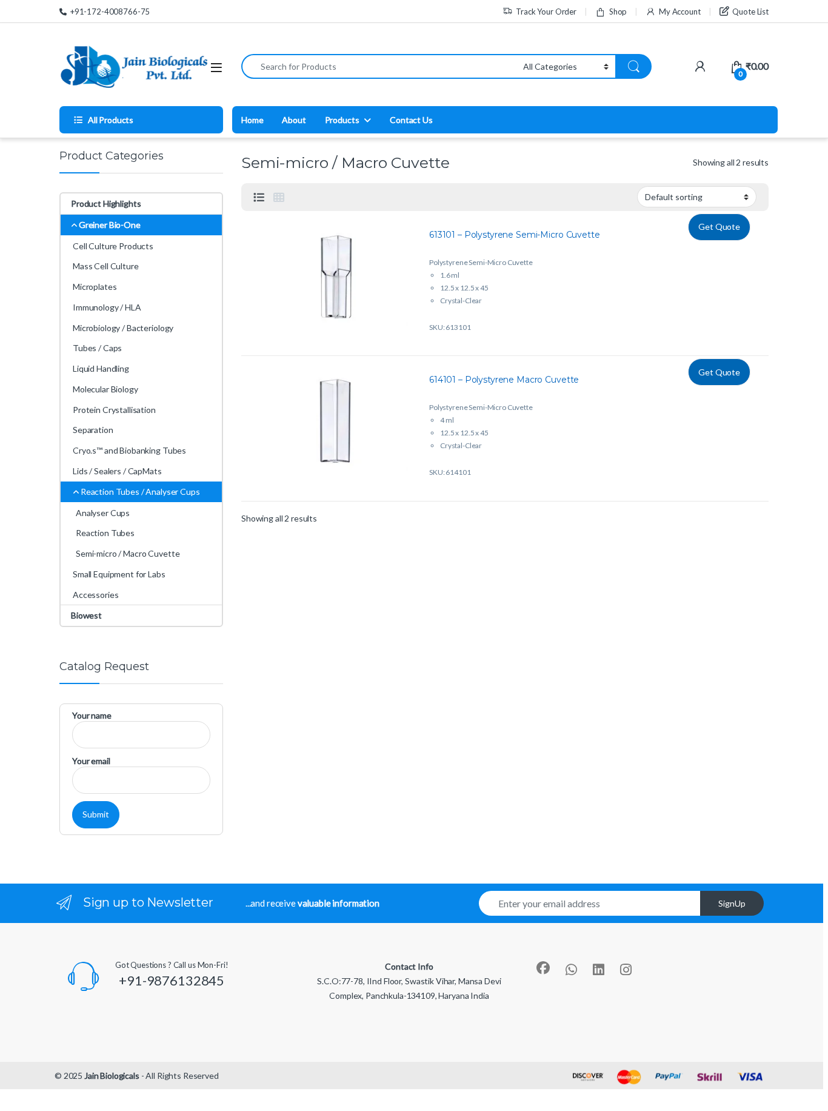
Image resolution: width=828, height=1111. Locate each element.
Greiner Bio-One (110, 225)
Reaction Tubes (105, 533)
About (293, 120)
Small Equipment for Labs (119, 574)
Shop (618, 11)
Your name (92, 715)
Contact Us (411, 120)
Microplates (94, 286)
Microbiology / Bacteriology (123, 328)
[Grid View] (278, 197)
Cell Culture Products (113, 246)
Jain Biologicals (111, 1075)
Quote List (750, 11)
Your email (91, 761)
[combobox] (378, 66)
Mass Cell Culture (106, 266)
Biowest (86, 615)
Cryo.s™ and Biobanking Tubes (129, 450)
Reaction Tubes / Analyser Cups (140, 491)
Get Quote (719, 226)
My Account (679, 11)
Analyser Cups (103, 513)
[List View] (258, 197)
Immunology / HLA (107, 307)
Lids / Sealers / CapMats (117, 471)
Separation (93, 430)
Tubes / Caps (97, 348)
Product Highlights (106, 203)
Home (252, 120)
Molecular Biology (105, 389)
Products (342, 120)
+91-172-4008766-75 (110, 11)
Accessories (95, 594)
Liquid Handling (101, 368)
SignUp (732, 903)
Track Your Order (546, 11)
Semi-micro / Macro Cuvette (127, 553)
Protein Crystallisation (114, 409)
